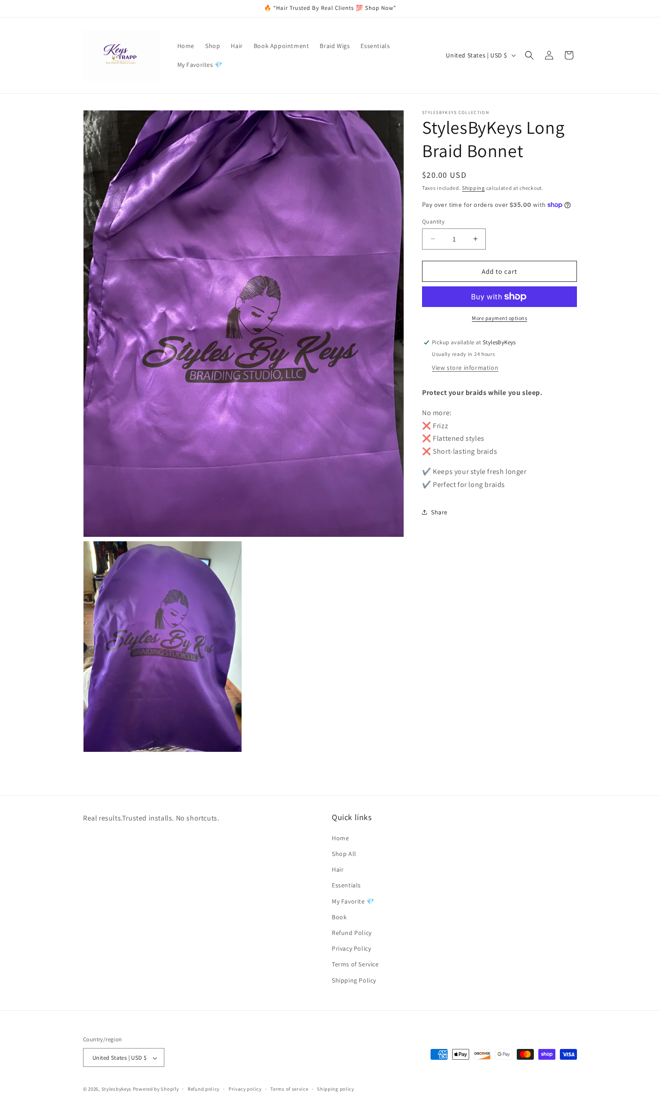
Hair (337, 869)
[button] (529, 55)
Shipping (473, 187)
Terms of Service (355, 964)
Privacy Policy (351, 948)
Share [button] (439, 512)
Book (339, 917)
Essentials (346, 885)
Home (340, 838)
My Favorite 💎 (353, 901)
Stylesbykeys (116, 1089)
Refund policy (204, 1089)
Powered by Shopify (156, 1089)
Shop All (344, 853)
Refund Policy (352, 932)
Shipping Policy (354, 980)
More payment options (499, 318)
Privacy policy (245, 1089)
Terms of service (289, 1089)
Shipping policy (335, 1089)
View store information (465, 367)
